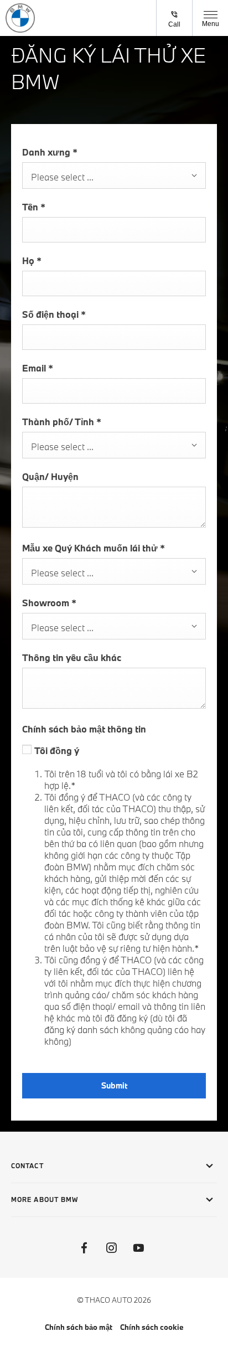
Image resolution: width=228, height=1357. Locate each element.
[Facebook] (84, 1248)
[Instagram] (111, 1248)
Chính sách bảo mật (78, 1327)
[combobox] (114, 175)
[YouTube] (138, 1248)
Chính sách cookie (152, 1327)
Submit (114, 1085)
